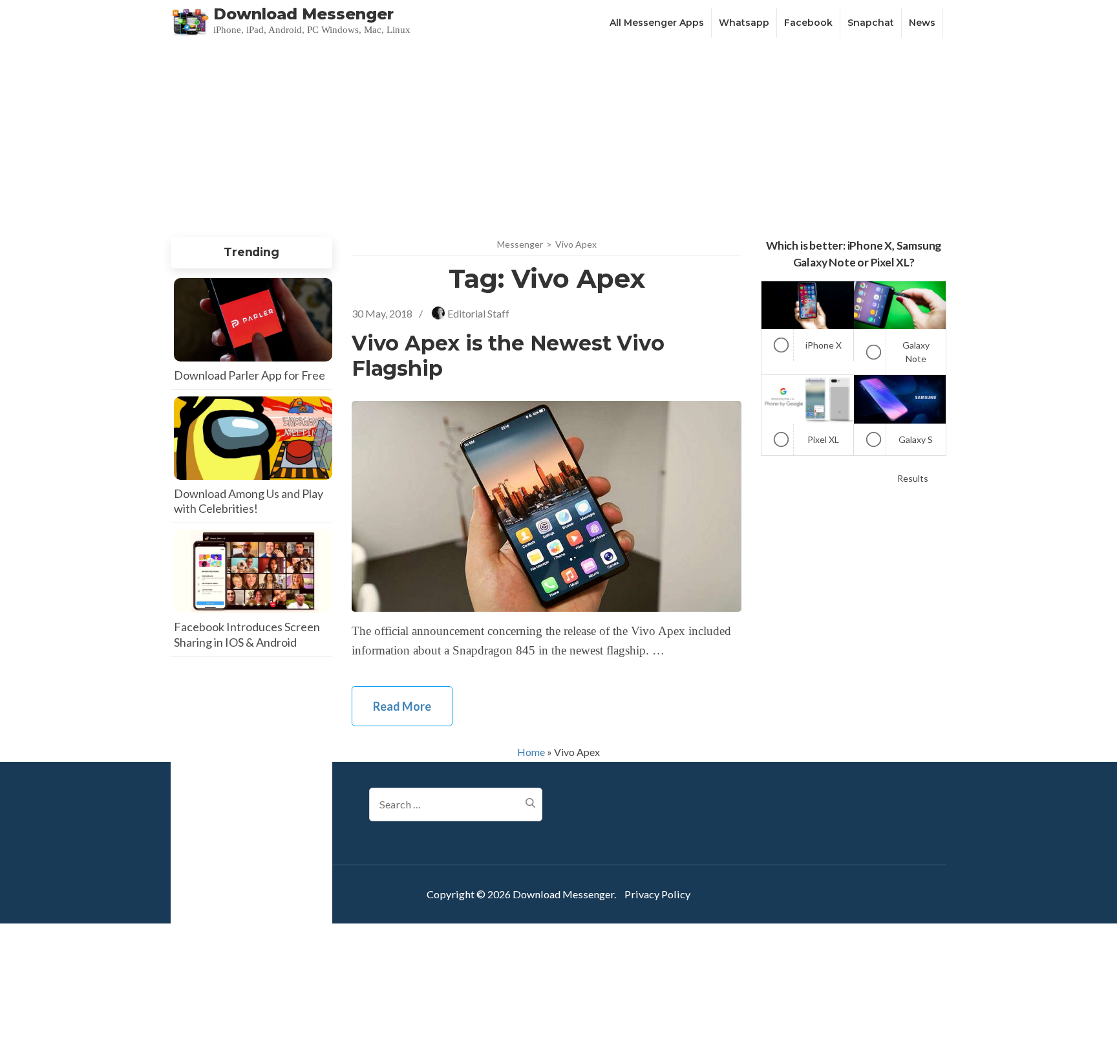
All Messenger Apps (657, 22)
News (922, 22)
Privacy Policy (657, 894)
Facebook (808, 22)
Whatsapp (744, 22)
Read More (402, 706)
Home (531, 752)
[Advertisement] (558, 137)
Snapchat (870, 22)
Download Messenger (303, 14)
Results (912, 478)
